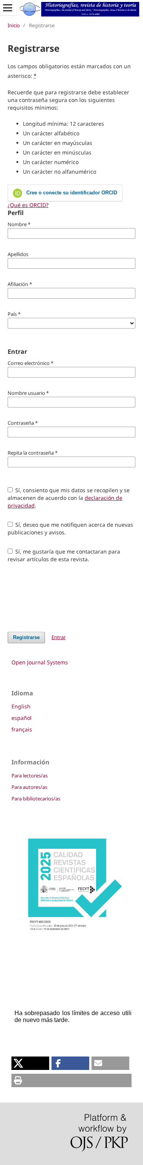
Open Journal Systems (39, 662)
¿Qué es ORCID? (28, 205)
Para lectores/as (29, 775)
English (21, 706)
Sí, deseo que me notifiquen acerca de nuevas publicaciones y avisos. (70, 528)
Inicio (14, 25)
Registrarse (26, 637)
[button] (30, 1063)
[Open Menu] (7, 7)
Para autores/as (29, 787)
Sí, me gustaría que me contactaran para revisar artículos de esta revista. (64, 555)
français (21, 729)
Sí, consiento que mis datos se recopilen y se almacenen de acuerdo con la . (69, 497)
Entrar (58, 637)
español (21, 717)
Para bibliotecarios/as (35, 798)
